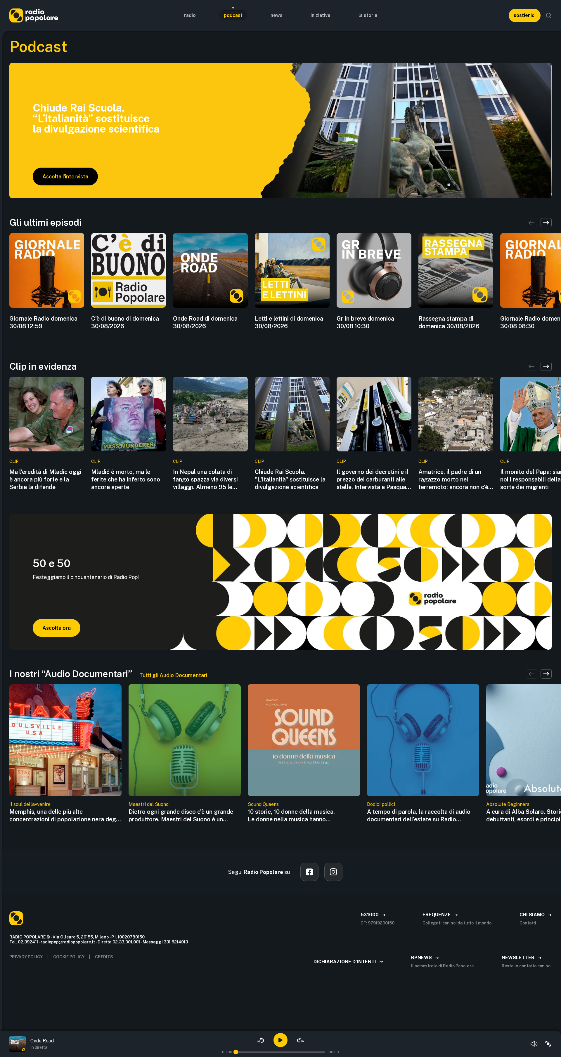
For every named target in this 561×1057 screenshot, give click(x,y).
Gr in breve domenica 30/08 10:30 (365, 322)
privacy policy (26, 957)
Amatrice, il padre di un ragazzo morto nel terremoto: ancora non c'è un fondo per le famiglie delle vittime (453, 479)
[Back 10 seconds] (260, 1040)
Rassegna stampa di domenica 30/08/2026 (448, 322)
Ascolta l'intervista (65, 176)
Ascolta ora (56, 628)
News (277, 15)
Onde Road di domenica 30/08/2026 (205, 322)
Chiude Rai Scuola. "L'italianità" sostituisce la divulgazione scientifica (290, 479)
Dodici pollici (381, 804)
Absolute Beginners (507, 804)
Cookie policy (68, 957)
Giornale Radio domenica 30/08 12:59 (43, 322)
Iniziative (320, 15)
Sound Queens (263, 804)
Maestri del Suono (149, 804)
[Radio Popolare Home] (33, 15)
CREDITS (104, 957)
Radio (190, 15)
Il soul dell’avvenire (30, 804)
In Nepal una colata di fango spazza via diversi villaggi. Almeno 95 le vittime (205, 479)
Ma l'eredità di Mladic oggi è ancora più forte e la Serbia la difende (45, 479)
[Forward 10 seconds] (300, 1040)
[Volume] (534, 1043)
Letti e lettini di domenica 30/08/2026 (289, 322)
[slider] (235, 1052)
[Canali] (548, 1043)
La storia (368, 15)
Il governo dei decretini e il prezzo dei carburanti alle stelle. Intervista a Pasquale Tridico (374, 479)
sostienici (525, 15)
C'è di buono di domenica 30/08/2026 (125, 322)
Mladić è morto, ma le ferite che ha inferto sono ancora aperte (125, 479)
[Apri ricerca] (549, 15)
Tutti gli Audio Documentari (173, 675)
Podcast (233, 15)
